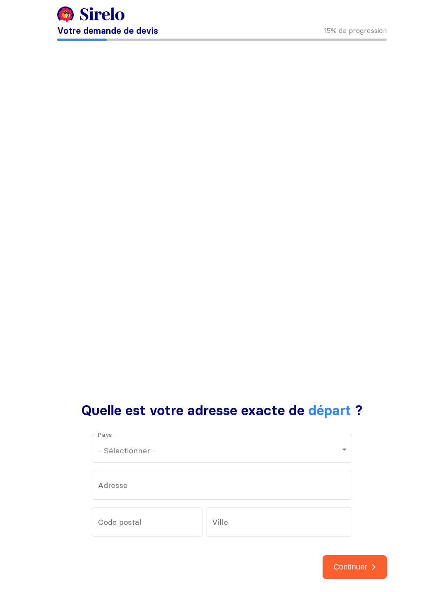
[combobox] (222, 487)
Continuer (350, 567)
